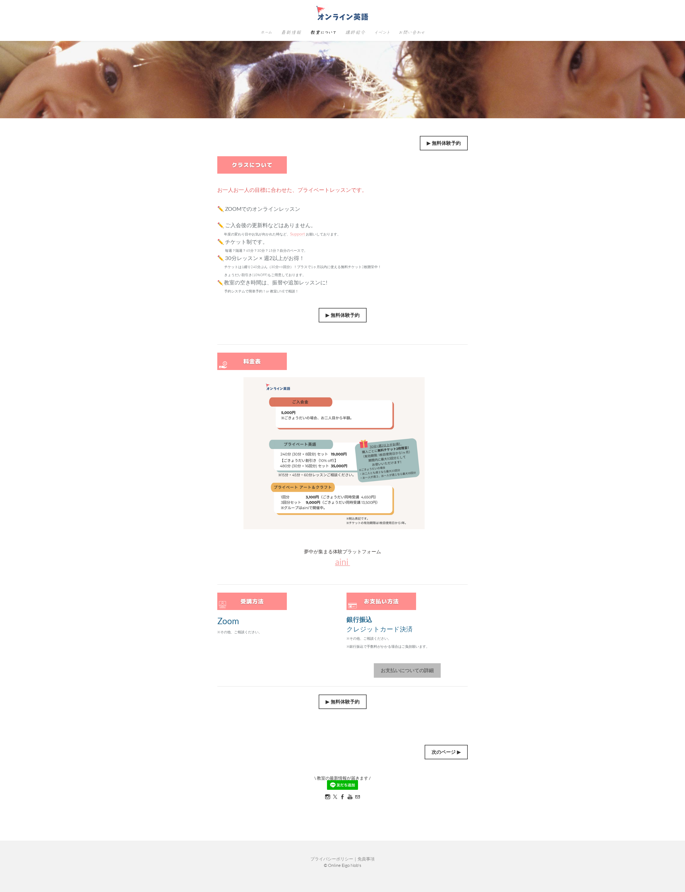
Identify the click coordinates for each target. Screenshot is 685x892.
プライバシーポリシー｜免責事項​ (342, 858)
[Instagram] (327, 796)
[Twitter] (335, 796)
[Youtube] (350, 796)
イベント (382, 32)
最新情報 (291, 32)
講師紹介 (355, 32)
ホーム (266, 32)
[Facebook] (342, 796)
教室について (323, 32)
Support (298, 233)
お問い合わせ (411, 32)
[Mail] (357, 796)
